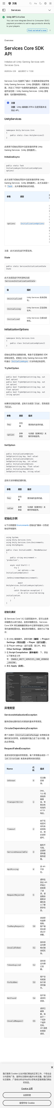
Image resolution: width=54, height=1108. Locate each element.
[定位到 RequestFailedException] (2, 748)
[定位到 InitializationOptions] (2, 329)
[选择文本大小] (35, 3)
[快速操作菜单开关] (50, 3)
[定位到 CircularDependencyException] (2, 728)
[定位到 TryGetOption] (2, 367)
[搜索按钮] (30, 3)
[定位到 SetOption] (2, 444)
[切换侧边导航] (4, 10)
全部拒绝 (27, 1095)
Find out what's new (37, 30)
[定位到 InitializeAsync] (2, 156)
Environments (23, 525)
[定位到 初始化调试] (2, 611)
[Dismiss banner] (50, 30)
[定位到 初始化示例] (2, 518)
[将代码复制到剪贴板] (41, 128)
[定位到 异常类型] (2, 707)
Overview (8, 40)
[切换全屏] (46, 128)
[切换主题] (40, 3)
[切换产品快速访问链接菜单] (49, 10)
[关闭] (52, 1067)
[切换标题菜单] (4, 3)
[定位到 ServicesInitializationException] (2, 714)
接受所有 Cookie (27, 1103)
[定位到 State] (2, 257)
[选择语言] (45, 3)
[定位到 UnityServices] (2, 118)
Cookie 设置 (27, 1088)
